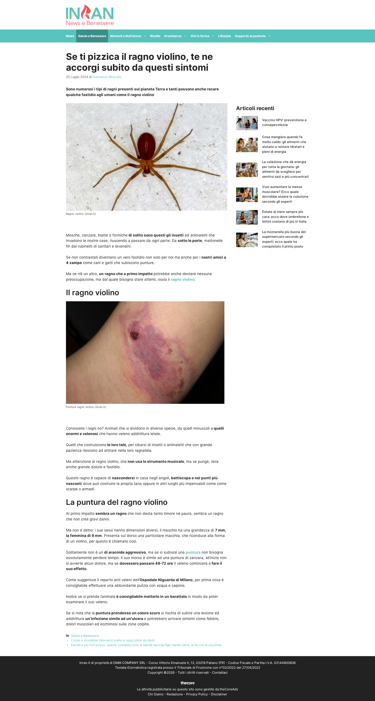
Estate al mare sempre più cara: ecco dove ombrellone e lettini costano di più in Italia (285, 216)
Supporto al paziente (250, 36)
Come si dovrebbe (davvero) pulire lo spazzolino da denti (113, 640)
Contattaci (220, 672)
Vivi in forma (200, 36)
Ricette (155, 36)
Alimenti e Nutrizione (125, 36)
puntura (193, 552)
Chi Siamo (155, 694)
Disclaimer (219, 694)
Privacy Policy (197, 694)
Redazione (175, 694)
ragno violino (182, 279)
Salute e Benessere (92, 36)
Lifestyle (224, 36)
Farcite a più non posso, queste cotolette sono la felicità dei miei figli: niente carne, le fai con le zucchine (146, 645)
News (70, 36)
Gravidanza (172, 36)
